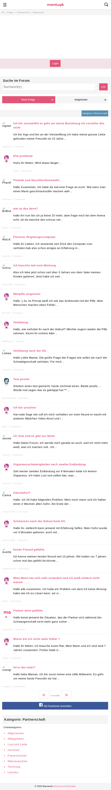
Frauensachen (17, 755)
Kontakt (72, 786)
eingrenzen (81, 99)
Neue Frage (28, 99)
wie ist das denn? (25, 208)
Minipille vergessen (27, 293)
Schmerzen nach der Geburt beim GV (39, 521)
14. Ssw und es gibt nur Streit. (34, 435)
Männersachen (17, 761)
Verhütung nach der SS (29, 350)
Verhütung (20, 322)
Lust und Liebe (17, 744)
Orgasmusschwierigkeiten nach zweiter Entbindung (49, 464)
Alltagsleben (16, 738)
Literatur (13, 772)
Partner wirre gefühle (28, 610)
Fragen (10, 12)
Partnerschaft (23, 12)
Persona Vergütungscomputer (34, 236)
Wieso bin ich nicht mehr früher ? (36, 638)
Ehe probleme (23, 155)
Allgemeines (16, 733)
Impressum (60, 786)
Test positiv (21, 379)
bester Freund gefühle (28, 549)
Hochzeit (13, 750)
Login (55, 63)
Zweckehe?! (21, 492)
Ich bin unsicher (24, 407)
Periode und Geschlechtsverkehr (36, 180)
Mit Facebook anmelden (57, 706)
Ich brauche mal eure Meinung (34, 265)
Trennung (14, 766)
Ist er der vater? (24, 667)
